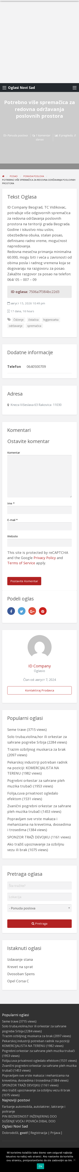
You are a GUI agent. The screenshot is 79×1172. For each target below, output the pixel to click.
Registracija (38, 1133)
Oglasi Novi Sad (21, 87)
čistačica (33, 319)
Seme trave (16, 729)
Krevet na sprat (20, 966)
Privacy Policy (45, 557)
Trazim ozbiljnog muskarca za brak (36, 749)
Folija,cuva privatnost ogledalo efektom (30, 1060)
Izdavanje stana (20, 959)
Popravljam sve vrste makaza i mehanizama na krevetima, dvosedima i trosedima (39, 824)
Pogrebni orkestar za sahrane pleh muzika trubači (38, 1051)
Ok (40, 1166)
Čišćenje (18, 319)
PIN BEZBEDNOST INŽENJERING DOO (29, 1116)
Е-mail (12, 520)
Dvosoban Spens (21, 974)
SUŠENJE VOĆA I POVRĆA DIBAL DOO (28, 1121)
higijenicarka (50, 319)
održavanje (15, 326)
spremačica (34, 326)
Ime (11, 503)
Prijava (55, 1133)
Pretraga (40, 923)
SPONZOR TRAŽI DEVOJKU (28, 837)
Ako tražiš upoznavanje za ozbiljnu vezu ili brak (36, 1090)
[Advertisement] (39, 41)
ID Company (39, 666)
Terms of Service (21, 563)
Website (12, 536)
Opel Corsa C (18, 981)
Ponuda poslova (17, 135)
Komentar (13, 452)
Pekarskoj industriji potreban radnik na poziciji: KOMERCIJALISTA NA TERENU (37, 768)
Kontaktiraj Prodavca (39, 690)
